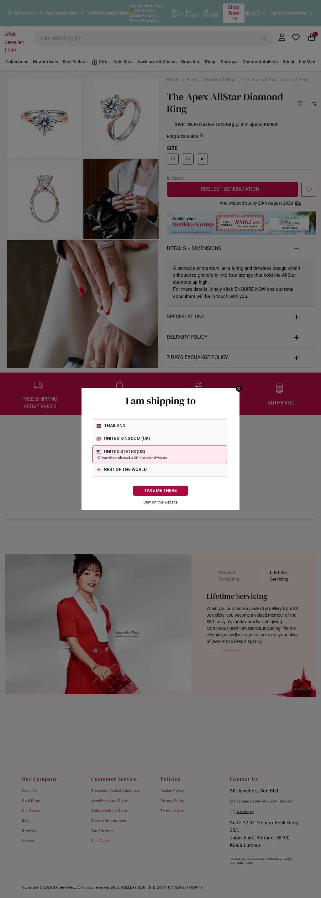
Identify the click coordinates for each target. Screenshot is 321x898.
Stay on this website (160, 502)
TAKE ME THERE (160, 490)
